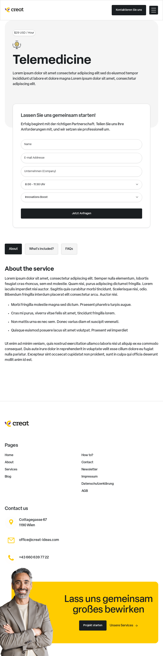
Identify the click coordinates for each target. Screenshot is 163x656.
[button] (153, 10)
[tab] (13, 249)
